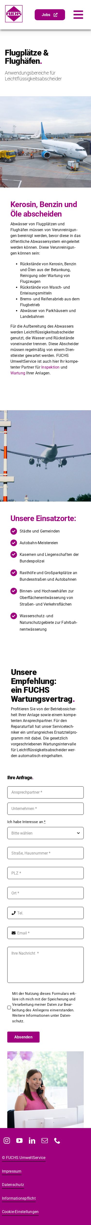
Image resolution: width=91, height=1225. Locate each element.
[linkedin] (32, 1140)
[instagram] (7, 1140)
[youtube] (20, 1140)
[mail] (45, 1140)
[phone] (57, 1140)
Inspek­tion (50, 367)
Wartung (18, 373)
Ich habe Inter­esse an (26, 822)
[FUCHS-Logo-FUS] (14, 6)
